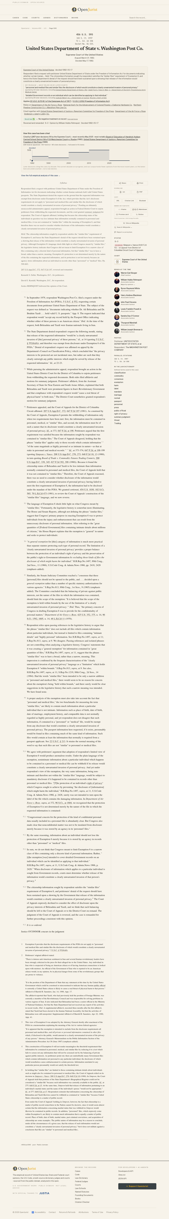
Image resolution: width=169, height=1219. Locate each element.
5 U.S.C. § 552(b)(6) (59, 950)
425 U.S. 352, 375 (86, 614)
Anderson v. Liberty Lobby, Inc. (37, 114)
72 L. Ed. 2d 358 (84, 41)
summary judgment (93, 212)
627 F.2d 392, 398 (60, 462)
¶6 (25, 541)
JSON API (122, 1178)
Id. (48, 430)
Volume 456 (36, 28)
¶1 (25, 297)
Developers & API (125, 1171)
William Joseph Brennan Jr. (132, 330)
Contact (52, 1212)
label (116, 389)
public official (99, 985)
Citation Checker (82, 1202)
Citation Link (129, 200)
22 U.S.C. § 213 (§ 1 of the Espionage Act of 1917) (50, 101)
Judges (46, 18)
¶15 (24, 925)
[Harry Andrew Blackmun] (116, 296)
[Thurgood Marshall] (116, 324)
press (116, 407)
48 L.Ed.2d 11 (58, 618)
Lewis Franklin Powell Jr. (131, 309)
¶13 (24, 849)
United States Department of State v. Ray (71, 90)
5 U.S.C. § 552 (70, 301)
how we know (72, 119)
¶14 (24, 887)
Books (75, 18)
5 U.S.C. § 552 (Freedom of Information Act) (91, 101)
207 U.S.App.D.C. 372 (30, 269)
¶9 (25, 698)
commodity (118, 376)
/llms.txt (121, 1175)
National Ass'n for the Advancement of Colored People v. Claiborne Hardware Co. (97, 105)
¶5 (25, 503)
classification (120, 373)
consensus (118, 379)
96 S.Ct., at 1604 (63, 802)
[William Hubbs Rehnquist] (116, 281)
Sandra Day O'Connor (130, 316)
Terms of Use (97, 1212)
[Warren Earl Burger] (116, 274)
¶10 (24, 751)
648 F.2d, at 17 (41, 1091)
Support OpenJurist (137, 1186)
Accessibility (39, 1212)
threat (117, 420)
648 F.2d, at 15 (36, 1085)
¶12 (24, 835)
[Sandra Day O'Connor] (116, 317)
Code (25, 18)
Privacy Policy (112, 1212)
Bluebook (142, 200)
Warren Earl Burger (129, 273)
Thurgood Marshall (129, 323)
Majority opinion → (128, 284)
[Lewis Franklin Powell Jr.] (116, 310)
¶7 (25, 575)
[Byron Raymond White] (116, 289)
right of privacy (94, 783)
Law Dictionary (81, 1178)
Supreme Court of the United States (84, 55)
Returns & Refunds (67, 1212)
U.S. (45, 28)
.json (34, 1145)
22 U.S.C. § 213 (57, 741)
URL (117, 200)
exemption (118, 382)
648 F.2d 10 (75, 1076)
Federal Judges (81, 1181)
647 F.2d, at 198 (66, 430)
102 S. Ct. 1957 (84, 38)
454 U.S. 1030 (87, 489)
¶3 (25, 369)
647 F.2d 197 (46, 269)
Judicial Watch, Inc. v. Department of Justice (72, 98)
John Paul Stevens (128, 302)
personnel (118, 404)
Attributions (84, 1212)
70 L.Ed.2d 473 (39, 493)
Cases (16, 18)
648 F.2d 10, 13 (89, 454)
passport (118, 401)
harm (116, 385)
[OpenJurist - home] (84, 9)
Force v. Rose (69, 614)
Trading (117, 423)
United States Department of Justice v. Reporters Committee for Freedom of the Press (77, 111)
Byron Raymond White (130, 288)
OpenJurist (25, 28)
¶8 (25, 625)
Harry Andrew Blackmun (131, 295)
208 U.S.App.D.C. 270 (59, 1076)
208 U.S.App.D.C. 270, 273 (67, 454)
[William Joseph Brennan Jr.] (116, 331)
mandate (118, 392)
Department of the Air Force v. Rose (47, 105)
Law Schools (80, 1188)
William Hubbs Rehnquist (131, 280)
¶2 (25, 331)
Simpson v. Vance (130, 245)
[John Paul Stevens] (116, 303)
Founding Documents (84, 1195)
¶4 (25, 407)
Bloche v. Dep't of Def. (98, 98)
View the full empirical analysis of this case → (40, 175)
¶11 (24, 817)
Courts (35, 18)
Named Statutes (82, 1192)
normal (117, 398)
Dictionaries (61, 18)
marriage (118, 395)
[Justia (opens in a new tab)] (44, 1193)
